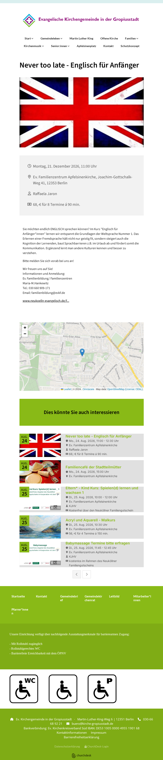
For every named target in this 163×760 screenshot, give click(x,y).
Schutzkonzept (130, 46)
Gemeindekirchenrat (93, 598)
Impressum (98, 733)
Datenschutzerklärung (67, 746)
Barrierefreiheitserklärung (81, 737)
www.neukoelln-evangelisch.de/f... (46, 301)
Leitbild (114, 596)
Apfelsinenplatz (86, 46)
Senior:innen (59, 46)
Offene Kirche (109, 38)
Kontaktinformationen (72, 733)
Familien (130, 38)
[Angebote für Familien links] (137, 38)
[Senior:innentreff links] (69, 46)
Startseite (18, 596)
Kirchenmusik (33, 46)
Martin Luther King (81, 38)
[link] (29, 38)
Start (28, 38)
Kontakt (108, 46)
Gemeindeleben (50, 38)
